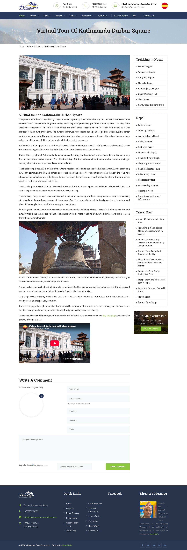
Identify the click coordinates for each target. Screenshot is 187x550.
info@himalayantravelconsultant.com (138, 4)
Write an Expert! (150, 329)
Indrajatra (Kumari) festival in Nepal (152, 290)
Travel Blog (71, 530)
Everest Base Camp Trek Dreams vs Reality (149, 253)
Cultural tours (144, 124)
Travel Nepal (144, 296)
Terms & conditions (93, 510)
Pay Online (67, 4)
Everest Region (145, 66)
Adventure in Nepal (147, 152)
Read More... (154, 534)
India (72, 15)
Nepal (33, 15)
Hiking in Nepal (145, 141)
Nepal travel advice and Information (149, 198)
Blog (29, 46)
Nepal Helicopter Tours (149, 168)
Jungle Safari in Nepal (148, 135)
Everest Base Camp (147, 302)
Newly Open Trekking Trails (151, 104)
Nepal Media (67, 545)
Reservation (93, 526)
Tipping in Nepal (145, 190)
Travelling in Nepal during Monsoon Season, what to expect (150, 230)
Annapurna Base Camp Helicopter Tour (148, 273)
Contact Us (149, 15)
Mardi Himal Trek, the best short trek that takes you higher (150, 262)
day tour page (109, 315)
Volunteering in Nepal (148, 185)
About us (70, 508)
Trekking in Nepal (146, 130)
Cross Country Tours (72, 524)
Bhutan (59, 15)
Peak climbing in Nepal (149, 157)
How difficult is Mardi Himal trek (151, 221)
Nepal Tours (71, 518)
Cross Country (121, 15)
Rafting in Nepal (145, 146)
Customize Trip (95, 503)
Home (22, 15)
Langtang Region (146, 77)
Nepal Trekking (73, 513)
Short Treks (143, 99)
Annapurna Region (146, 71)
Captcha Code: (25, 465)
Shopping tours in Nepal (149, 163)
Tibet (45, 15)
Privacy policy (94, 516)
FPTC (135, 15)
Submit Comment (118, 466)
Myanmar (86, 15)
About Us (102, 15)
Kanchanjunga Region (148, 88)
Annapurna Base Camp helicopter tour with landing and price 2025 (151, 242)
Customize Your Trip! (151, 316)
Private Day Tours (146, 174)
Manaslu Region (145, 82)
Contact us (93, 530)
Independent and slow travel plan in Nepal (151, 281)
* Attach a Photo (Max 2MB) (31, 387)
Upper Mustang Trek (147, 93)
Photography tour (146, 179)
